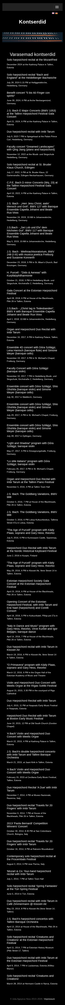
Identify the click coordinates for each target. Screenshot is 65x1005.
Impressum (49, 999)
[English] (53, 13)
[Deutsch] (56, 13)
